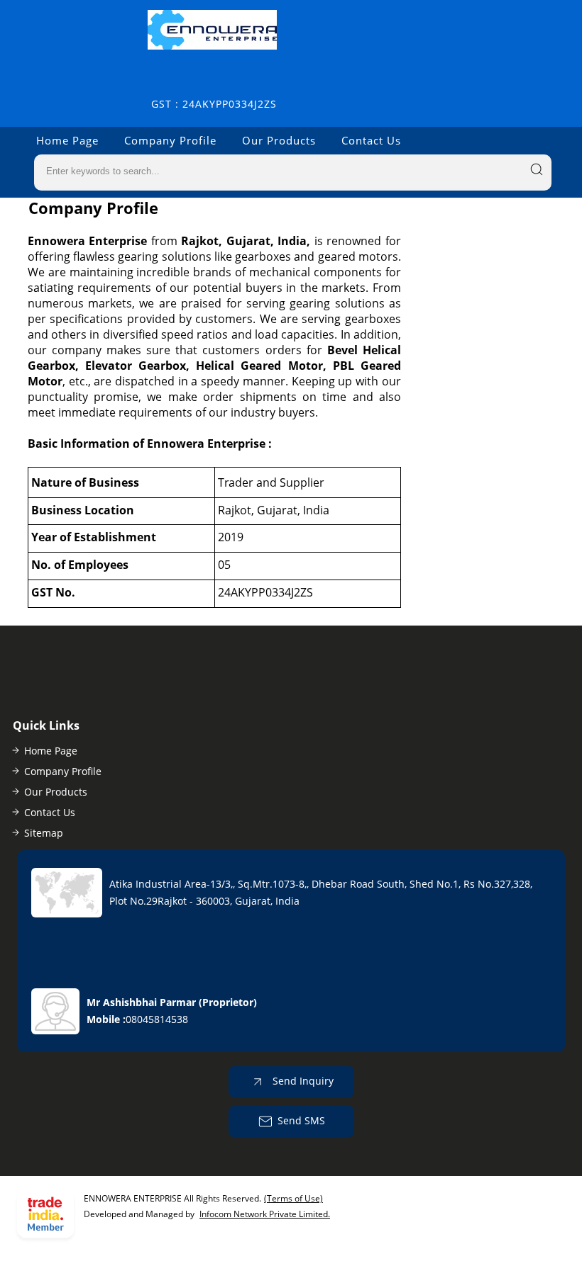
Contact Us (371, 140)
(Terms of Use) (293, 1198)
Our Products (279, 140)
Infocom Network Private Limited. (264, 1214)
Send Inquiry (302, 1080)
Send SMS (301, 1120)
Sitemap (43, 833)
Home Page (67, 140)
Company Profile (170, 140)
